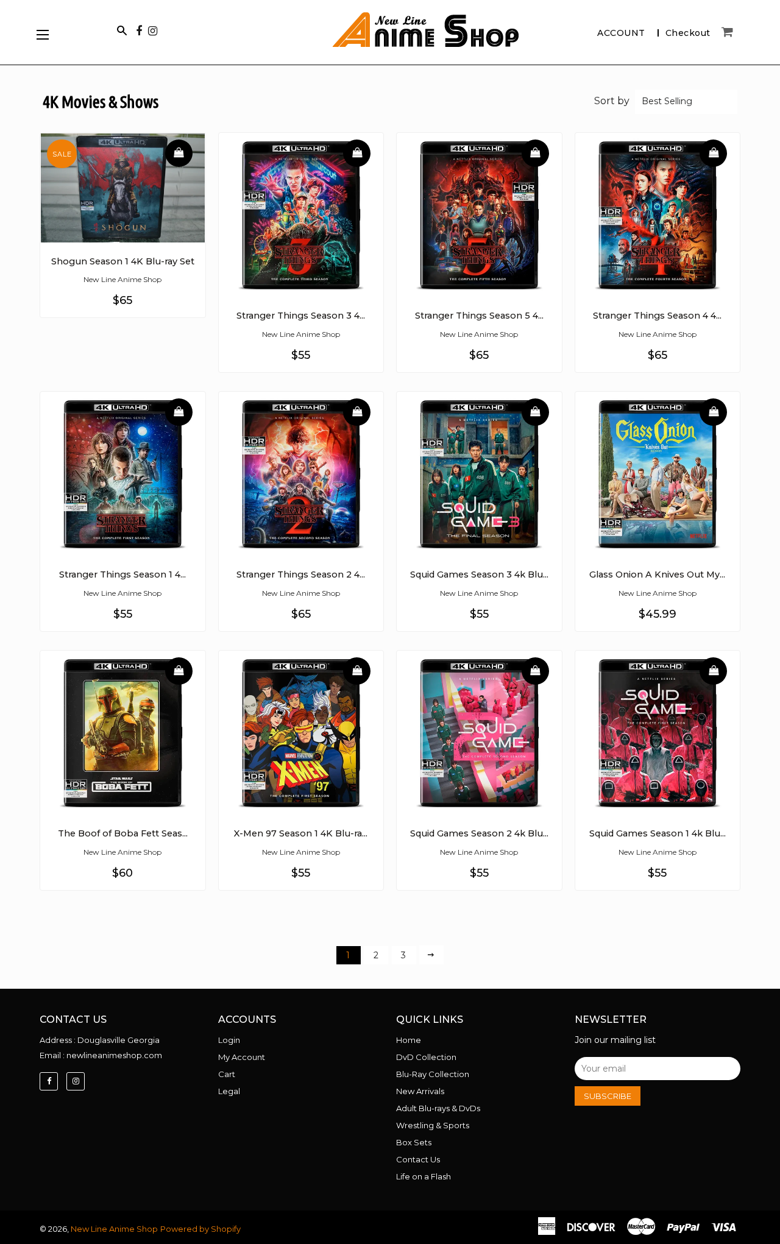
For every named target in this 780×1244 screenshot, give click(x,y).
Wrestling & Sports (432, 1125)
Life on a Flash (423, 1176)
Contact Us (418, 1159)
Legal (229, 1091)
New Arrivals (420, 1091)
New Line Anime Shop (114, 1229)
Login (229, 1040)
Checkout (688, 33)
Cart (226, 1074)
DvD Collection (426, 1057)
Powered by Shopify (200, 1229)
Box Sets (413, 1142)
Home (408, 1040)
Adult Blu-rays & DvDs (438, 1108)
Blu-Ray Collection (432, 1074)
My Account (241, 1057)
